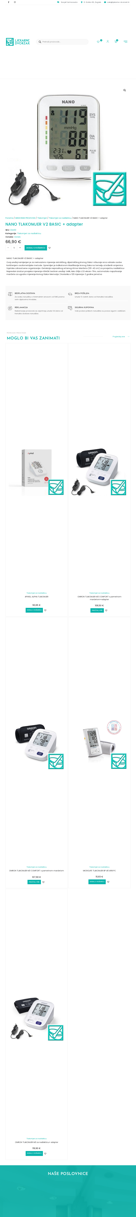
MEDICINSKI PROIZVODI (25, 218)
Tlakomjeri (42, 218)
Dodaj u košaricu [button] (34, 610)
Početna (9, 218)
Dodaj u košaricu (35, 247)
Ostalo (17, 237)
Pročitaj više (97, 610)
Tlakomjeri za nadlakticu (60, 218)
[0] (99, 42)
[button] (125, 42)
